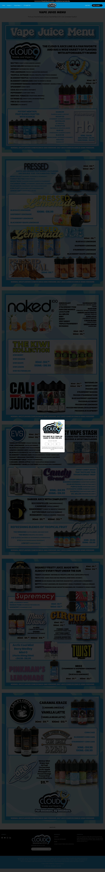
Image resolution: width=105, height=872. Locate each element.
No (56, 444)
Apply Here (87, 5)
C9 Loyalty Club (27, 5)
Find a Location (96, 5)
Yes (48, 444)
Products (9, 5)
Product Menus (17, 5)
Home (3, 5)
